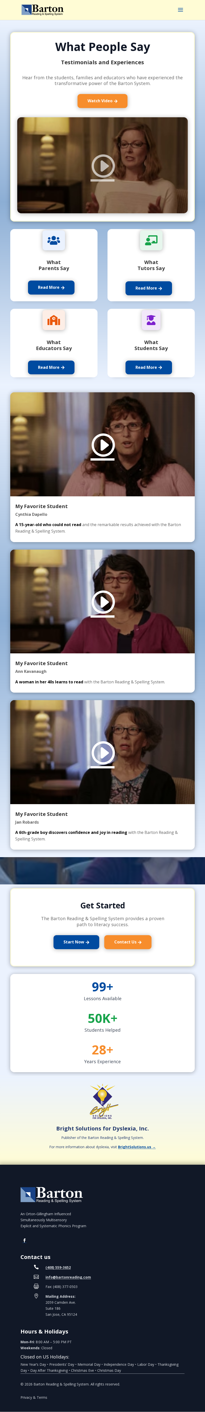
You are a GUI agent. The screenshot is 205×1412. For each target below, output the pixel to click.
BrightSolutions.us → (137, 1146)
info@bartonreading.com (68, 1277)
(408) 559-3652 (58, 1267)
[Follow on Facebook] (24, 1240)
